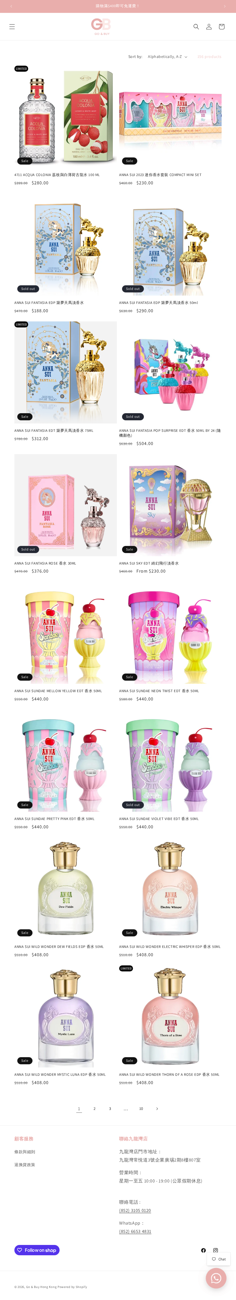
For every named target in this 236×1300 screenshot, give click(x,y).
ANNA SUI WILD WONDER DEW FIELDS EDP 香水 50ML (59, 946)
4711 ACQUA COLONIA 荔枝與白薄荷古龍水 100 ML (57, 175)
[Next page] (157, 1108)
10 (141, 1108)
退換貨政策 (24, 1164)
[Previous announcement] (11, 6)
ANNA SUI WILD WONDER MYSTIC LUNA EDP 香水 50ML (60, 1074)
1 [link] (79, 1109)
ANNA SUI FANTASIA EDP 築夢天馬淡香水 (49, 302)
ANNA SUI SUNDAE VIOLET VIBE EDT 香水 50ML (159, 819)
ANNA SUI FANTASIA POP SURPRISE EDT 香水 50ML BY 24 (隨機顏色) (170, 433)
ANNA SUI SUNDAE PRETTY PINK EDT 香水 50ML (54, 819)
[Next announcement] (224, 6)
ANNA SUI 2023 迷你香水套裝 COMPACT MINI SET (160, 175)
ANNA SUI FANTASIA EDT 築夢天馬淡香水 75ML (53, 430)
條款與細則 (24, 1151)
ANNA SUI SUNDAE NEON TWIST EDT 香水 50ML (159, 691)
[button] (12, 26)
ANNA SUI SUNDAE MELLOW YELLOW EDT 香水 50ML (58, 691)
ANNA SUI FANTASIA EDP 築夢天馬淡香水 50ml (158, 302)
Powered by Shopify (72, 1287)
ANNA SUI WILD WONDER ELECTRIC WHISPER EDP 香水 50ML (169, 946)
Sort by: (135, 56)
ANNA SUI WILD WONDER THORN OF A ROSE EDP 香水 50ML (169, 1074)
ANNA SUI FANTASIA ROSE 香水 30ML (45, 563)
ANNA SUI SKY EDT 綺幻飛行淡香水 (149, 563)
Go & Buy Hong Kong (41, 1287)
